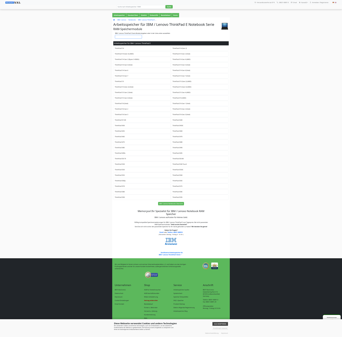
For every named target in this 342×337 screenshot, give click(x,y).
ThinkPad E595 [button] (177, 197)
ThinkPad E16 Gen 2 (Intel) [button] (181, 109)
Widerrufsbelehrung (151, 297)
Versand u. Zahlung (150, 311)
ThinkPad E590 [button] (120, 197)
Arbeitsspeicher (119, 15)
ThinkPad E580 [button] (120, 192)
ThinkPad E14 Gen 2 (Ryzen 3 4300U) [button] (127, 59)
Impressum (118, 297)
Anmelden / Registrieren (320, 2)
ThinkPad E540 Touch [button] (180, 164)
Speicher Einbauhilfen (180, 297)
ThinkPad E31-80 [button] (120, 120)
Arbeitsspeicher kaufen (181, 290)
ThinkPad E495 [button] (177, 153)
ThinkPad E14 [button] (119, 48)
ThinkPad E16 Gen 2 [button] (121, 109)
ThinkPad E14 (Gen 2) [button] (180, 48)
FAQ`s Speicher (178, 300)
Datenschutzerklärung (212, 333)
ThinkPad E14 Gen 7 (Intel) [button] (181, 76)
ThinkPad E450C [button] (178, 126)
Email (295, 2)
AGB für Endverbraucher (152, 290)
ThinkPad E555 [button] (120, 175)
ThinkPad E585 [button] (177, 192)
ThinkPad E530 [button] (120, 164)
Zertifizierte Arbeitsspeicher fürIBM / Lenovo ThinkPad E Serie (171, 254)
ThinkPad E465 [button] (120, 137)
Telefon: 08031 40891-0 (210, 300)
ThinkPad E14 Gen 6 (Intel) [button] (181, 70)
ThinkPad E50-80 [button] (178, 159)
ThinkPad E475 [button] (120, 142)
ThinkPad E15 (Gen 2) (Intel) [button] (124, 87)
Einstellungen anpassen (220, 328)
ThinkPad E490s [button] (120, 153)
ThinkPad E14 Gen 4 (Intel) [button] (123, 65)
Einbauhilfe (154, 15)
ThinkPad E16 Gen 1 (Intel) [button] (181, 103)
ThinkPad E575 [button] (177, 186)
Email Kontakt (119, 304)
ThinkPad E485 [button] (120, 148)
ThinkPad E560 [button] (177, 175)
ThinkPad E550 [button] (120, 170)
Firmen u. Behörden (150, 308)
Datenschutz (119, 293)
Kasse (304, 2)
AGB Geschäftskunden (151, 293)
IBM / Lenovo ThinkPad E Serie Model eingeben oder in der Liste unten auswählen (142, 33)
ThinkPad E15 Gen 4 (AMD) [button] (181, 92)
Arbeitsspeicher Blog (180, 311)
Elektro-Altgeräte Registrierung (184, 308)
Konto (175, 15)
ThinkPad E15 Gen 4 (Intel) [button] (123, 98)
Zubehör (144, 15)
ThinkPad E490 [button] (177, 148)
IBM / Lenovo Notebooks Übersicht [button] (171, 204)
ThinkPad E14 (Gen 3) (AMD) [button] (124, 54)
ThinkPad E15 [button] (119, 81)
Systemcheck (177, 293)
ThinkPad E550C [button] (178, 170)
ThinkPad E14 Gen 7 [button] (121, 76)
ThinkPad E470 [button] (177, 137)
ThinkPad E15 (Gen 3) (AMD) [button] (182, 87)
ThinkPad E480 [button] (177, 142)
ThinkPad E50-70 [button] (120, 159)
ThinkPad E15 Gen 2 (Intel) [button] (123, 92)
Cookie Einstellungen (122, 300)
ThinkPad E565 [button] (177, 181)
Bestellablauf (165, 15)
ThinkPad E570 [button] (120, 186)
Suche (169, 7)
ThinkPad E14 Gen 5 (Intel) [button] (181, 65)
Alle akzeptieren (220, 324)
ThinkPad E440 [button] (177, 120)
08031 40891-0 (284, 2)
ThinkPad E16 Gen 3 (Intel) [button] (181, 114)
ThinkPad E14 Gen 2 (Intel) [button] (181, 54)
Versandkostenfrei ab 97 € (266, 2)
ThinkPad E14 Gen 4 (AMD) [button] (181, 59)
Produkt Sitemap (179, 304)
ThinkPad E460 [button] (177, 131)
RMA (145, 318)
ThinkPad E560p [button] (120, 181)
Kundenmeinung (149, 315)
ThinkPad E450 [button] (120, 126)
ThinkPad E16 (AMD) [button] (179, 98)
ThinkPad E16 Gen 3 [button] (121, 114)
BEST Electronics (120, 290)
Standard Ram (133, 15)
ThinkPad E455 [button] (120, 131)
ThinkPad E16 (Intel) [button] (121, 103)
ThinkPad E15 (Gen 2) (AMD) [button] (182, 81)
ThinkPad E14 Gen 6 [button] (121, 70)
